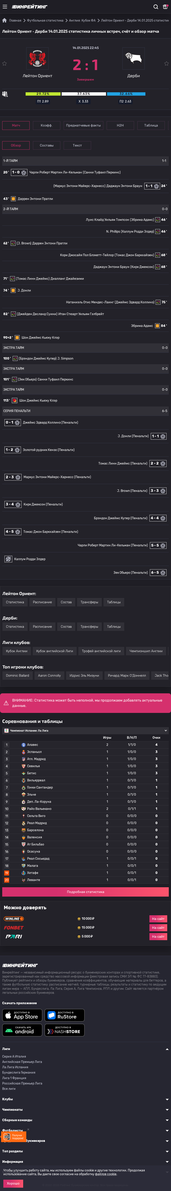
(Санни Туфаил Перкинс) (102, 172)
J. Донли (24, 290)
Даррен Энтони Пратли (35, 199)
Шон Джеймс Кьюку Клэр (40, 338)
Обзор (16, 145)
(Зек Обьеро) (27, 379)
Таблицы (114, 602)
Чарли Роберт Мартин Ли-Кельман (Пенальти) (113, 545)
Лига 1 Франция (14, 1078)
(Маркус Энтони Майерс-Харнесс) (79, 186)
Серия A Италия (14, 1056)
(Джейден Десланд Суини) (37, 314)
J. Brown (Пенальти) (132, 491)
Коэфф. (47, 125)
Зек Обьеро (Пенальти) (131, 573)
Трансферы (89, 602)
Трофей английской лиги (101, 651)
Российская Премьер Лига (22, 1083)
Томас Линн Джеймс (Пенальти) (122, 463)
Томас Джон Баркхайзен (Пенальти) (50, 532)
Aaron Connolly (49, 676)
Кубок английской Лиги (54, 651)
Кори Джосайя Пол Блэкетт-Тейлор (87, 255)
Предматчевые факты (83, 125)
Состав (66, 602)
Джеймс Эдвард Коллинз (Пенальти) (50, 422)
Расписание (42, 602)
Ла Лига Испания (15, 1067)
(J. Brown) (24, 243)
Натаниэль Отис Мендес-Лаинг (90, 302)
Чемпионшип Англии (146, 651)
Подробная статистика (85, 892)
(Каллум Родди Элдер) (137, 231)
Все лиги (9, 1089)
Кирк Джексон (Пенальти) (43, 504)
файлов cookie (105, 1174)
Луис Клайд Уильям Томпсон (107, 220)
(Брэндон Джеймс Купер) (38, 358)
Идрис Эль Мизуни (84, 676)
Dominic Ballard (17, 676)
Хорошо (13, 1183)
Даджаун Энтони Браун (124, 186)
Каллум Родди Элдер (29, 559)
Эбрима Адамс (142, 326)
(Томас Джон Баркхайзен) (134, 255)
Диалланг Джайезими (67, 279)
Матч (16, 125)
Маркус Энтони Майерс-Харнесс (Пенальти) (57, 477)
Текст (77, 145)
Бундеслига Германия (18, 1072)
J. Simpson (65, 358)
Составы (47, 145)
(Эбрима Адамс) (142, 220)
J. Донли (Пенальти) (133, 436)
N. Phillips (113, 231)
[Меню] (4, 6)
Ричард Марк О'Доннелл (127, 676)
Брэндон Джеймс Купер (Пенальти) (120, 518)
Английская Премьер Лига (22, 1062)
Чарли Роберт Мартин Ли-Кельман (55, 172)
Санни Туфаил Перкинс (55, 379)
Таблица (151, 125)
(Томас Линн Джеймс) (33, 279)
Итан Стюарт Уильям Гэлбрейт (81, 314)
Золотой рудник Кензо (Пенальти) (49, 450)
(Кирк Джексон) (142, 267)
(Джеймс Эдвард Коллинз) (135, 302)
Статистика (15, 602)
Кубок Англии (16, 651)
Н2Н (120, 125)
